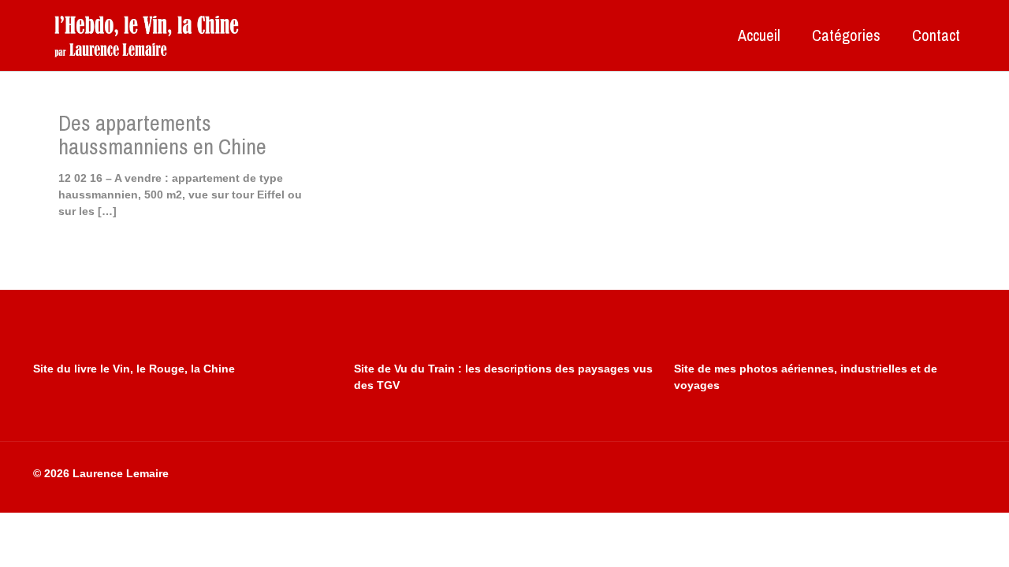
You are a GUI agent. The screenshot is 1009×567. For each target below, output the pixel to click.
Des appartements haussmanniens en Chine (162, 134)
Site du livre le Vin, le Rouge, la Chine (134, 368)
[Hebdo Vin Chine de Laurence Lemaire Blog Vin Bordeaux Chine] (146, 35)
